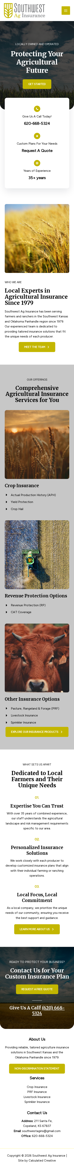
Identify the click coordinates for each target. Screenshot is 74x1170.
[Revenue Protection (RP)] (25, 605)
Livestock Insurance (37, 1097)
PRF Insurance (37, 1092)
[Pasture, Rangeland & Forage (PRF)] (32, 708)
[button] (37, 84)
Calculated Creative (42, 1160)
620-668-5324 (42, 1136)
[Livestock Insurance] (21, 715)
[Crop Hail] (14, 509)
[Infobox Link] (37, 116)
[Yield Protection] (19, 502)
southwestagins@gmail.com (41, 1131)
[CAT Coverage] (18, 612)
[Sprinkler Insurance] (20, 722)
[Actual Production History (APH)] (30, 495)
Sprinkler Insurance (37, 1102)
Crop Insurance (37, 1087)
